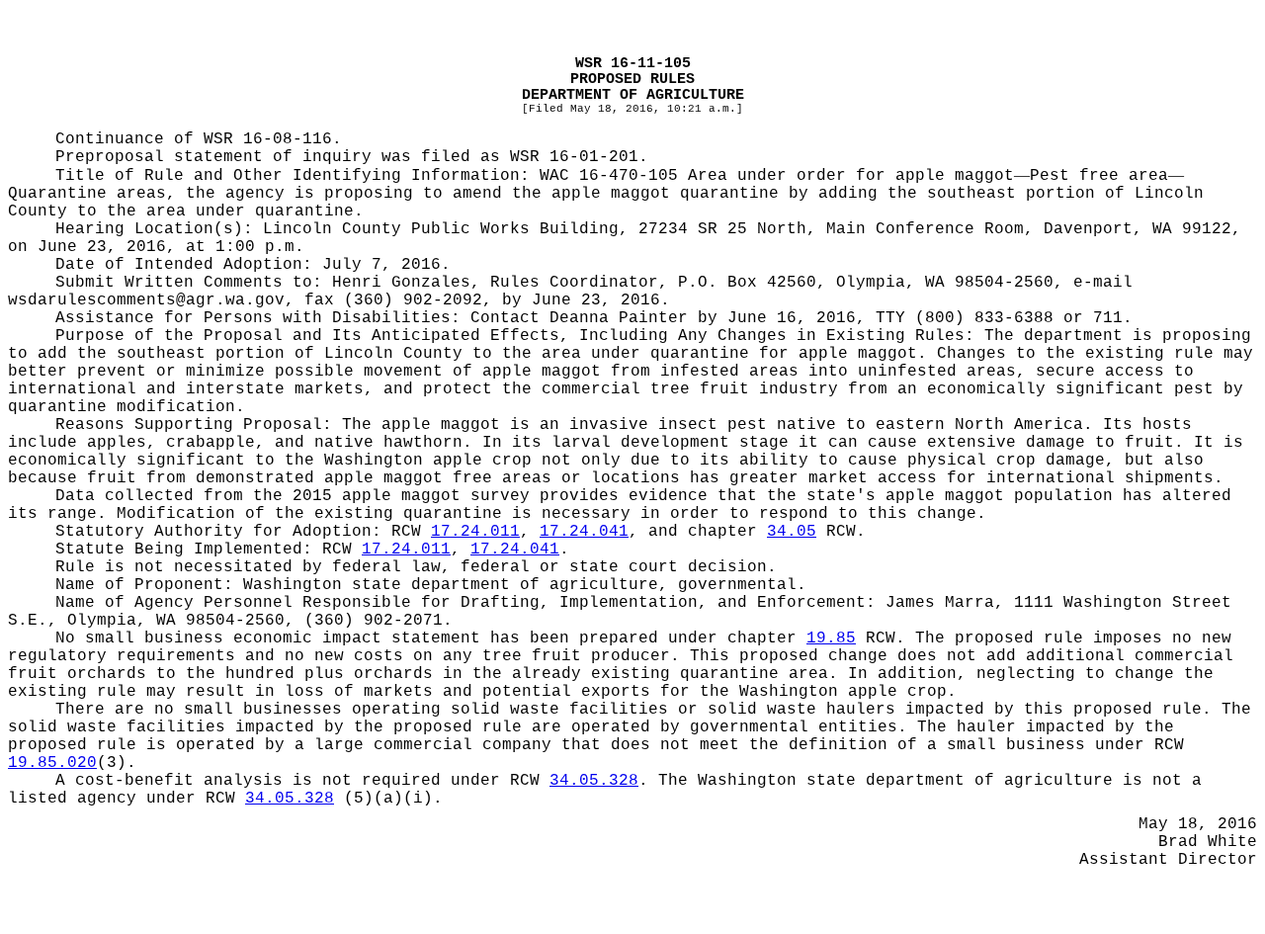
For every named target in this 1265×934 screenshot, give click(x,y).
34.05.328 (593, 781)
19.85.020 (52, 763)
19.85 (831, 638)
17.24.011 (475, 532)
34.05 (791, 532)
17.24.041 (584, 532)
